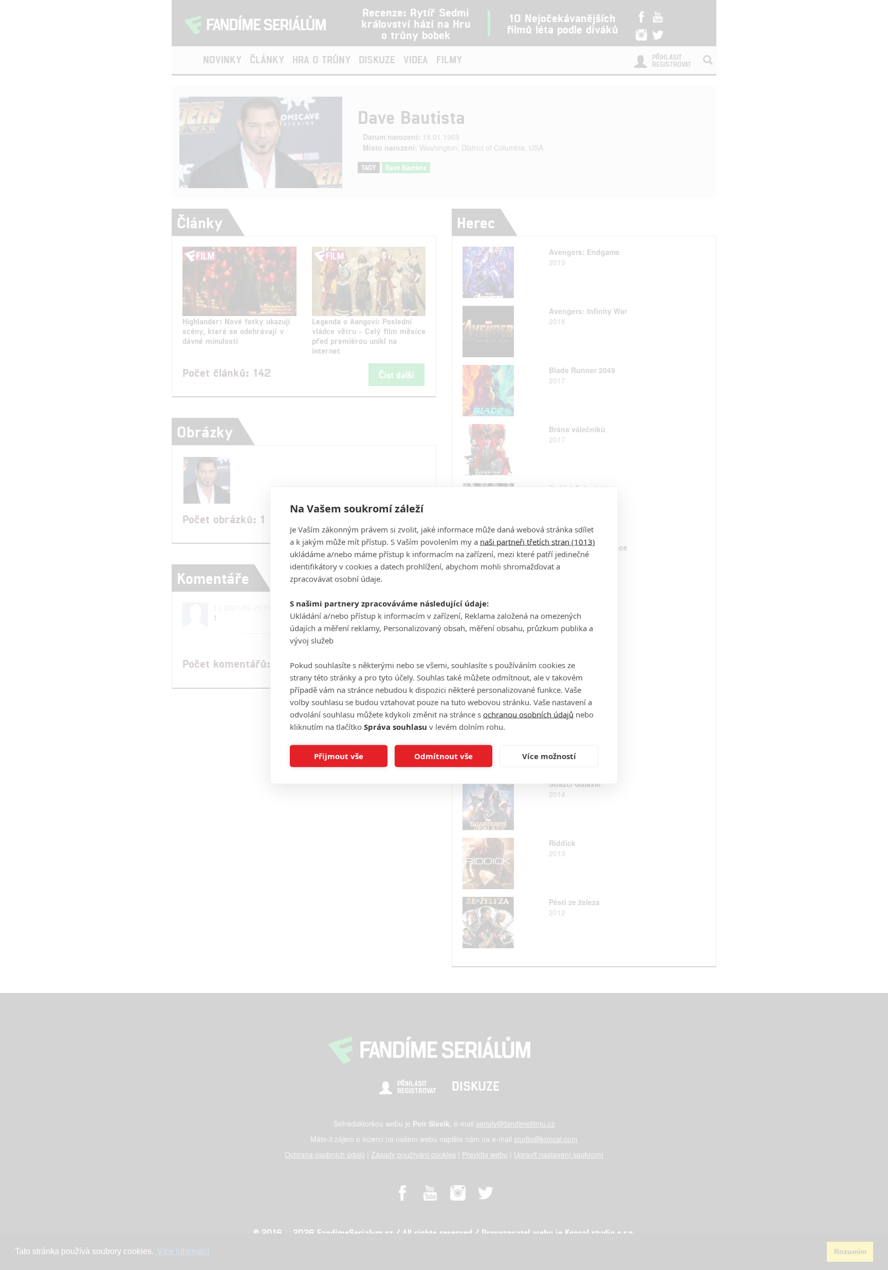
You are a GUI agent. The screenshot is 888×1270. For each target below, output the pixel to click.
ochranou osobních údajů (528, 714)
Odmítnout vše (443, 756)
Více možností (549, 756)
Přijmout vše (338, 756)
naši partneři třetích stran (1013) (537, 541)
